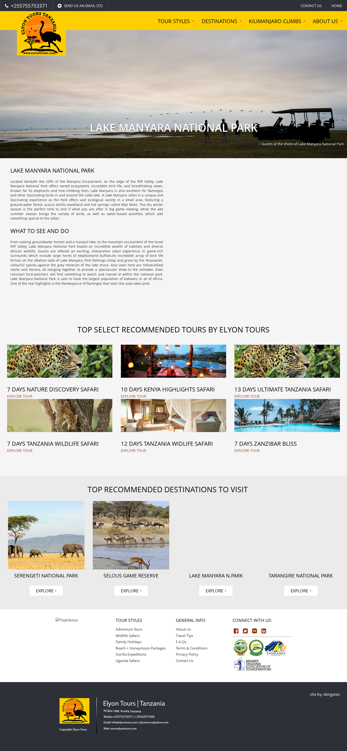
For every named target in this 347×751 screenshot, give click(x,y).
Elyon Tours (41, 40)
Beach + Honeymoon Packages (141, 648)
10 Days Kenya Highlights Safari (168, 389)
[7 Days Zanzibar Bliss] (287, 415)
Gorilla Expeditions (131, 654)
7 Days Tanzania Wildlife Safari (53, 443)
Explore (45, 591)
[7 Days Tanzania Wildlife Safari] (59, 415)
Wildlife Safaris (128, 635)
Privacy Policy (187, 654)
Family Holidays (129, 641)
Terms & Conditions (191, 648)
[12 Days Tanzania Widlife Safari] (173, 415)
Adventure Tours (129, 629)
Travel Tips (184, 635)
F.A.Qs (181, 641)
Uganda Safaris (128, 660)
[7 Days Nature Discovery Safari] (59, 361)
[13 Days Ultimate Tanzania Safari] (287, 361)
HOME (336, 5)
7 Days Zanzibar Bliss (265, 443)
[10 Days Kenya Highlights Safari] (173, 361)
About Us (183, 629)
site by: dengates (325, 694)
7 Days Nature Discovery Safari (53, 389)
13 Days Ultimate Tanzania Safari (282, 389)
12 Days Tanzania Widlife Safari (167, 443)
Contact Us (311, 5)
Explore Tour (19, 396)
